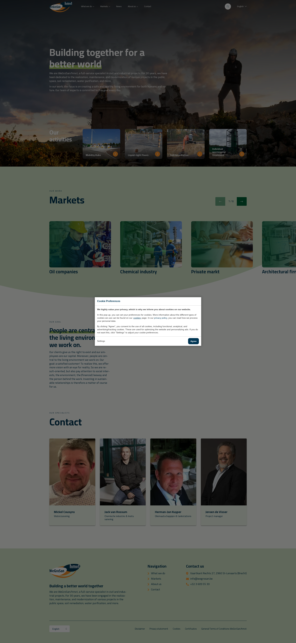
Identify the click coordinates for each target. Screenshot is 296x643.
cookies (137, 318)
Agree (193, 341)
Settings (101, 341)
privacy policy (160, 318)
